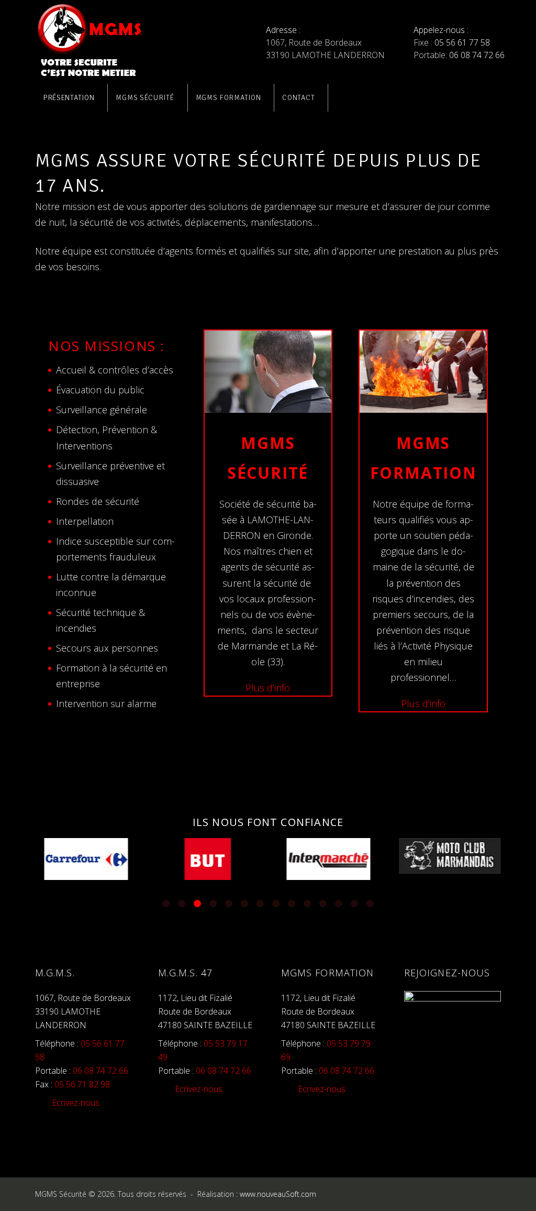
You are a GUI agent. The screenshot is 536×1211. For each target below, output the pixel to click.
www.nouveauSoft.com (279, 1194)
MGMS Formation (228, 97)
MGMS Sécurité (145, 97)
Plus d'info (267, 687)
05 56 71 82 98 (82, 1084)
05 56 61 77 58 (462, 42)
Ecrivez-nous (75, 1102)
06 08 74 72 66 (477, 55)
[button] (166, 903)
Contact (298, 97)
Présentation (68, 97)
